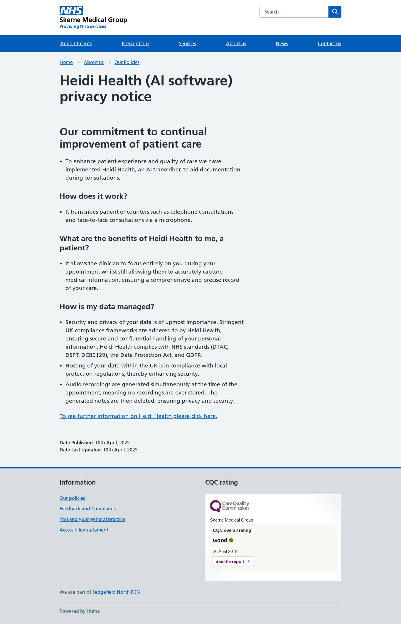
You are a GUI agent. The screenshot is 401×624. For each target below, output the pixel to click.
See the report (230, 561)
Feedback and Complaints (88, 509)
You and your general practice (92, 519)
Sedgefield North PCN (116, 592)
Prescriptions (135, 43)
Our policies (72, 498)
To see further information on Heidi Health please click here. (138, 416)
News (282, 43)
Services (187, 43)
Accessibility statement (84, 530)
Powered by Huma (80, 611)
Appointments (76, 43)
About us (236, 43)
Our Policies (126, 62)
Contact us (329, 43)
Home (66, 62)
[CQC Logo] (229, 506)
